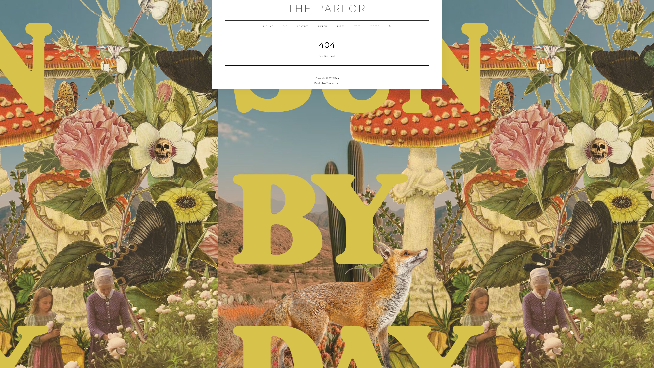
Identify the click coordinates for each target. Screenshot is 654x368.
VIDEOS (374, 26)
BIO (285, 26)
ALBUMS (268, 26)
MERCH (322, 26)
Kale (336, 78)
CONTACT (303, 26)
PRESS (341, 26)
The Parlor (327, 8)
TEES (357, 26)
